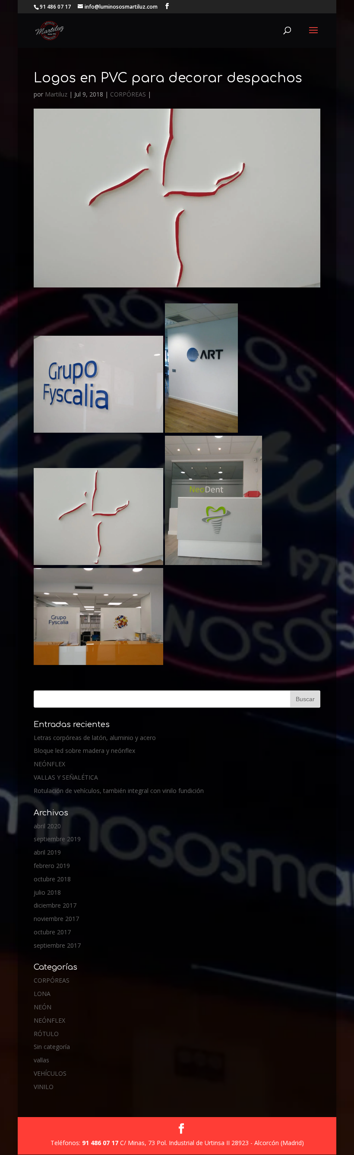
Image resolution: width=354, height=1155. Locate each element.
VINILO (44, 1087)
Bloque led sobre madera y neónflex (84, 750)
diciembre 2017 (55, 905)
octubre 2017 (52, 932)
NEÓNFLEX (49, 764)
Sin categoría (52, 1047)
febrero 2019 (52, 866)
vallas (41, 1060)
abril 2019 (47, 852)
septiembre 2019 (57, 839)
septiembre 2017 (57, 945)
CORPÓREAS (128, 94)
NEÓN (42, 1007)
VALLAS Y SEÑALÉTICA (66, 777)
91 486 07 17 (101, 1143)
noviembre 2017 (56, 919)
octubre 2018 (52, 879)
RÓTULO (46, 1034)
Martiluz (56, 94)
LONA (42, 994)
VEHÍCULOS (50, 1073)
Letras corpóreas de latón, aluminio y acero (95, 738)
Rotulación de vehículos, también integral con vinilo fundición (119, 791)
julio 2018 (47, 892)
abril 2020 (47, 826)
